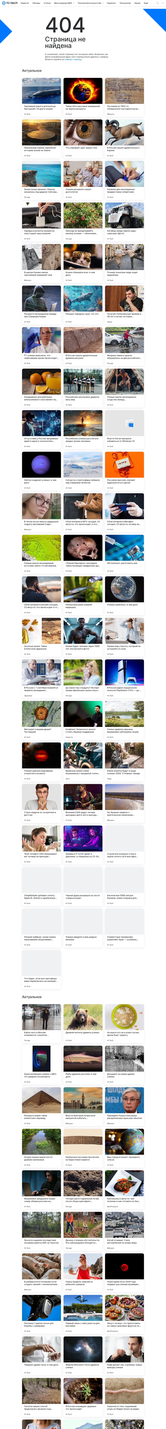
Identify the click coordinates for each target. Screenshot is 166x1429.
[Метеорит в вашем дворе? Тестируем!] (41, 720)
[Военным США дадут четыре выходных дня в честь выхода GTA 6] (83, 803)
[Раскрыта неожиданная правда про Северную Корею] (41, 305)
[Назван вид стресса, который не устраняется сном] (124, 637)
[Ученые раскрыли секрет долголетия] (83, 180)
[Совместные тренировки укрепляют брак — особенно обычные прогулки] (124, 928)
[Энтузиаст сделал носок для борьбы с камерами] (41, 1397)
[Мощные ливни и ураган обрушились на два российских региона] (124, 346)
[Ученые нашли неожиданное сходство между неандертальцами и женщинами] (124, 388)
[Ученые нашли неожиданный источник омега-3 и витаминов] (41, 554)
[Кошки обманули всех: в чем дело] (83, 263)
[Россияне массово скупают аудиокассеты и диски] (124, 471)
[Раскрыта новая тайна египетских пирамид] (41, 1189)
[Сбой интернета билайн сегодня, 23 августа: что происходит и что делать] (41, 595)
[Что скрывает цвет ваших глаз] (83, 138)
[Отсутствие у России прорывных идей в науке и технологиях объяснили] (41, 429)
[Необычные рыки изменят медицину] (83, 595)
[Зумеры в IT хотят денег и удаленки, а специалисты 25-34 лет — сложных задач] (83, 845)
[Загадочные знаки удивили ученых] (83, 1052)
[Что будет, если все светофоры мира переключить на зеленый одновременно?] (41, 969)
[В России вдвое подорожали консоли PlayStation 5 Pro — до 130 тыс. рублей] (124, 678)
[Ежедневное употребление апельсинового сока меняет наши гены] (41, 388)
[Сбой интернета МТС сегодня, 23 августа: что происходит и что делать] (83, 512)
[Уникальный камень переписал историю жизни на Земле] (41, 138)
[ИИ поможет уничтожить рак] (124, 554)
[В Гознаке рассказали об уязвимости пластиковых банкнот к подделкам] (41, 1052)
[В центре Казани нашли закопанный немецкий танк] (41, 263)
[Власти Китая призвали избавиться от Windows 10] (124, 429)
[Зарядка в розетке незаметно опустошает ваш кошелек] (41, 221)
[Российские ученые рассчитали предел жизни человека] (83, 429)
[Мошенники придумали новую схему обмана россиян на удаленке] (41, 1272)
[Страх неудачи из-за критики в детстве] (41, 803)
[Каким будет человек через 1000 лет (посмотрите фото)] (83, 637)
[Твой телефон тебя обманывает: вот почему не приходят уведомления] (41, 845)
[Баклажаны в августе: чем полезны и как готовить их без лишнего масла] (124, 1272)
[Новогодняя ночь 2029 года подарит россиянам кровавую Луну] (124, 1355)
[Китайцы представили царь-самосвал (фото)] (124, 221)
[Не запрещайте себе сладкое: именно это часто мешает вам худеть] (124, 1052)
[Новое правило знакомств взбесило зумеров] (83, 1355)
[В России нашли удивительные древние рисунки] (83, 346)
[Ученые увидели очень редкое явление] (83, 928)
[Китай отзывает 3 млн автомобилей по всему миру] (124, 1314)
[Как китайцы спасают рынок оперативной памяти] (124, 1011)
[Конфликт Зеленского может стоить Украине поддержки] (83, 720)
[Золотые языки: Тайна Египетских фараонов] (41, 637)
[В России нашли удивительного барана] (124, 138)
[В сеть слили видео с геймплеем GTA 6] (83, 1011)
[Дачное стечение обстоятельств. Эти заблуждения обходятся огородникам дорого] (83, 1314)
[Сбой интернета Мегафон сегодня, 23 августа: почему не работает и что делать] (124, 512)
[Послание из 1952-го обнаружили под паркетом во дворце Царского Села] (124, 97)
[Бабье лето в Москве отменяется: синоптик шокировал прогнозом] (41, 1106)
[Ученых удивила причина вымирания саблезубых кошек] (124, 720)
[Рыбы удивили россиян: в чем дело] (83, 1148)
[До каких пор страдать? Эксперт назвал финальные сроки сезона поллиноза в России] (83, 678)
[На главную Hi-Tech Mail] (12, 3)
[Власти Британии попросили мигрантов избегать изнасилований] (83, 1189)
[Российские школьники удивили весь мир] (83, 388)
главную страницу (73, 59)
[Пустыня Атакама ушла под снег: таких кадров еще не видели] (124, 969)
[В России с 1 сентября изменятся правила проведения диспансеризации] (41, 678)
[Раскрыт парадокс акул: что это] (83, 305)
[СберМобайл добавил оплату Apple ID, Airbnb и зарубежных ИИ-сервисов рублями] (41, 886)
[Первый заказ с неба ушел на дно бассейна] (83, 1397)
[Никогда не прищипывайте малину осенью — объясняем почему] (83, 221)
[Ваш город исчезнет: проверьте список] (124, 1231)
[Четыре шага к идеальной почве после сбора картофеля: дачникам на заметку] (83, 1272)
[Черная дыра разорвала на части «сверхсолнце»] (83, 886)
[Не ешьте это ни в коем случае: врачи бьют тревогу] (124, 1106)
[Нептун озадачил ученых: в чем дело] (41, 471)
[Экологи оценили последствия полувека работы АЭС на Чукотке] (41, 1314)
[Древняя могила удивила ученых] (83, 1106)
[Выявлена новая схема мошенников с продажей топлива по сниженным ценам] (83, 761)
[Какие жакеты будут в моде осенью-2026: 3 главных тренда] (124, 761)
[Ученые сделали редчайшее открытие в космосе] (41, 761)
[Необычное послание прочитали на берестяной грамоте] (83, 1231)
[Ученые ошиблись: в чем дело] (124, 595)
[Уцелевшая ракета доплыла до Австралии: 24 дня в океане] (41, 97)
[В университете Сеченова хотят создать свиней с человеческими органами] (41, 1355)
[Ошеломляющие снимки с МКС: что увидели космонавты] (41, 1148)
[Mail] (4, 3)
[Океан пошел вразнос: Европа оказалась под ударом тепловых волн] (41, 180)
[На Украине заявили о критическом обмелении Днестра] (124, 803)
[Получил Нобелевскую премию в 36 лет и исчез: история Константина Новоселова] (124, 305)
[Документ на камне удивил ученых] (124, 1148)
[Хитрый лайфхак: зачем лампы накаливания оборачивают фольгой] (41, 928)
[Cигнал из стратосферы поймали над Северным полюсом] (83, 471)
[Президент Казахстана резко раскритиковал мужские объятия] (124, 1189)
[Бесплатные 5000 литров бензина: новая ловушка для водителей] (124, 886)
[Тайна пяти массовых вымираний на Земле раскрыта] (83, 97)
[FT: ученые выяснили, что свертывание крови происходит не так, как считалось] (41, 346)
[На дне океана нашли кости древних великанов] (41, 1231)
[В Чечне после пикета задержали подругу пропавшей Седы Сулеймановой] (41, 512)
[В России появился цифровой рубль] (41, 1011)
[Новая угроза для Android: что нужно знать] (83, 969)
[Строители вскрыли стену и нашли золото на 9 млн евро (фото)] (124, 845)
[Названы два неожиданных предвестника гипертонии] (124, 180)
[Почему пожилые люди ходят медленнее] (124, 263)
